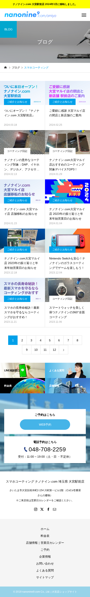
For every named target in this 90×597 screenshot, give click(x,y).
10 (36, 349)
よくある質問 (45, 570)
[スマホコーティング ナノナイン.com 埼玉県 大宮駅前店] (30, 14)
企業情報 (45, 556)
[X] (42, 509)
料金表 (45, 535)
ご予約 (45, 549)
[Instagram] (35, 509)
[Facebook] (48, 509)
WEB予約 (45, 424)
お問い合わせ (45, 563)
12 (54, 349)
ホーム (45, 529)
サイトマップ (45, 577)
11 (45, 349)
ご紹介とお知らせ (17, 101)
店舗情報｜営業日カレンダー (45, 542)
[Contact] (54, 509)
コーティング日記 (17, 151)
